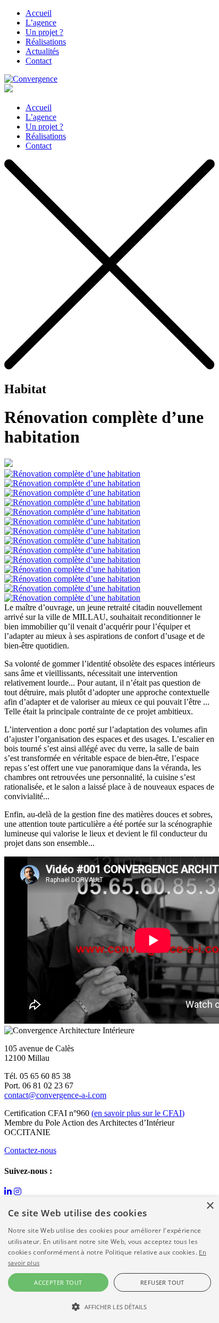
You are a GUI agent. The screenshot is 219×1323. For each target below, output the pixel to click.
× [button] (210, 1206)
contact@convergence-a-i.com (55, 1095)
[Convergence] (30, 78)
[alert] (109, 1260)
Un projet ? (44, 32)
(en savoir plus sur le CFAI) (137, 1113)
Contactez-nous (30, 1150)
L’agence (41, 22)
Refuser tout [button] (162, 1282)
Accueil (39, 13)
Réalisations (46, 41)
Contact (39, 60)
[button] (109, 1306)
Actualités (42, 51)
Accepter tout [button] (58, 1282)
